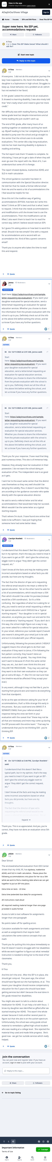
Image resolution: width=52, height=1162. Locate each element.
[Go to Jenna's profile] (4, 283)
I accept (44, 1149)
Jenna (10, 282)
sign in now (15, 1062)
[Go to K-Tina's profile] (3, 44)
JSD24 (10, 854)
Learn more (5, 4)
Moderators (21, 283)
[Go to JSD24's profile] (4, 855)
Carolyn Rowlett (15, 538)
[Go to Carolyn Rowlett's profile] (4, 539)
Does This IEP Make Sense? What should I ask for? (27, 45)
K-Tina (9, 41)
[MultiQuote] (3, 274)
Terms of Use (7, 1151)
